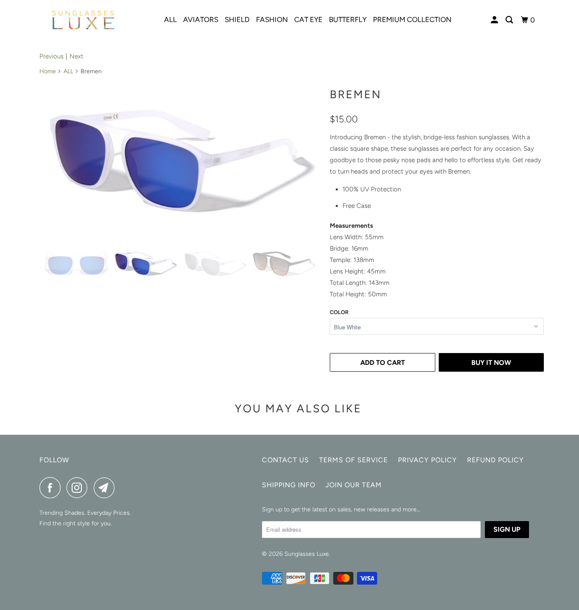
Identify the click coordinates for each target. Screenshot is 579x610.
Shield (237, 19)
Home (47, 71)
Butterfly (348, 19)
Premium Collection (412, 19)
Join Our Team (354, 485)
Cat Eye (308, 19)
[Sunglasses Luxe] (82, 20)
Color (339, 312)
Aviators (200, 19)
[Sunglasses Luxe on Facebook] (52, 487)
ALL (68, 71)
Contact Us (285, 460)
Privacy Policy (427, 460)
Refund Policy (495, 460)
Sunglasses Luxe (306, 554)
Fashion (272, 19)
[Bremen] (182, 160)
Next (77, 56)
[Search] (510, 20)
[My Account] (495, 20)
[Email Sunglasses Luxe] (106, 487)
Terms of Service (353, 460)
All (170, 19)
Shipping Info (288, 485)
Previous (51, 56)
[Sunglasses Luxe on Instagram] (79, 487)
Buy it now (491, 363)
